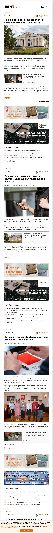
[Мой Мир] (46, 101)
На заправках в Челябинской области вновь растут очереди (23, 504)
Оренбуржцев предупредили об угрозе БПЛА (19, 155)
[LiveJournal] (48, 101)
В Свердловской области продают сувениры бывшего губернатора (26, 500)
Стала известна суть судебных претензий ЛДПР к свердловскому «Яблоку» (25, 321)
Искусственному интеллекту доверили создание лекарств (23, 150)
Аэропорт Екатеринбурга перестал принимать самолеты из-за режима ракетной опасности (26, 311)
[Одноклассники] (42, 101)
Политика (7, 448)
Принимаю (26, 530)
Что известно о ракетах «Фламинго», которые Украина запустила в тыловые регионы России (25, 317)
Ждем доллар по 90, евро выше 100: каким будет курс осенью (24, 153)
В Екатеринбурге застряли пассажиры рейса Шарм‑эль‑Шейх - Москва (27, 502)
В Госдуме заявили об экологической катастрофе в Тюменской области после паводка (27, 161)
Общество (7, 98)
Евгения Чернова (44, 15)
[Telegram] (44, 101)
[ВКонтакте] (40, 101)
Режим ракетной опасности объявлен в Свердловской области (24, 157)
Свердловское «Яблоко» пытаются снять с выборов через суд (24, 308)
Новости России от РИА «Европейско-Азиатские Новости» (9, 6)
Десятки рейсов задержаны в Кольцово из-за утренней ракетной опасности (25, 492)
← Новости (7, 12)
